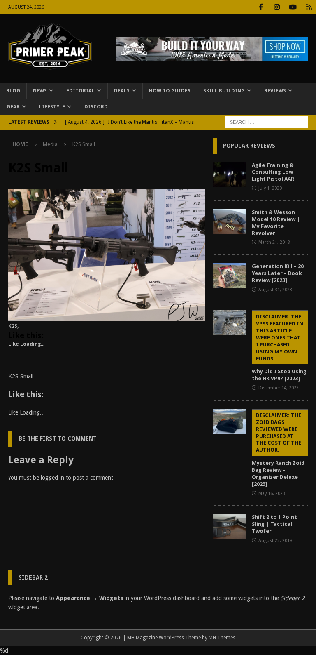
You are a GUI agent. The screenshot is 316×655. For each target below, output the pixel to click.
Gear (13, 107)
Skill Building (224, 91)
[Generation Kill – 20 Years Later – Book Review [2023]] (229, 275)
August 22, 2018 (275, 540)
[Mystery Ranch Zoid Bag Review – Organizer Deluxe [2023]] (229, 421)
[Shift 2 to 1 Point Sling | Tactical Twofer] (229, 526)
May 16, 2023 (271, 493)
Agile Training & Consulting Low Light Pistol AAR (273, 172)
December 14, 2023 (278, 388)
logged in (52, 477)
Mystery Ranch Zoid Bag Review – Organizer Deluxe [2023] (278, 449)
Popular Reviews (249, 145)
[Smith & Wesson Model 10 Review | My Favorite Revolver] (229, 221)
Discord (96, 107)
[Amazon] (309, 7)
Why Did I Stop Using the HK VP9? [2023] (279, 347)
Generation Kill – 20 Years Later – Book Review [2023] (278, 273)
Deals (122, 91)
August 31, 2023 (275, 289)
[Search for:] (266, 122)
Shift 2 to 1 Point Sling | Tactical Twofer (274, 524)
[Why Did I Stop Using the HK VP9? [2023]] (229, 322)
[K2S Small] (106, 316)
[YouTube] (293, 7)
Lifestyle (52, 107)
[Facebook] (260, 7)
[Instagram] (277, 7)
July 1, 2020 (270, 188)
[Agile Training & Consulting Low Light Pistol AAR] (229, 174)
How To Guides (170, 91)
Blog (13, 91)
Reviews (275, 91)
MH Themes (222, 638)
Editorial (80, 91)
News (40, 91)
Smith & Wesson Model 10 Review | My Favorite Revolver (276, 222)
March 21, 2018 (274, 242)
